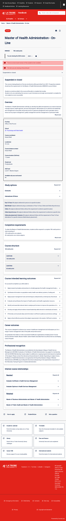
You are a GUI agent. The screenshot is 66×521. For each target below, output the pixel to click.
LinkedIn (40, 467)
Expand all (57, 185)
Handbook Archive (10, 6)
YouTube (33, 467)
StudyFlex (22, 3)
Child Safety (26, 501)
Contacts (37, 501)
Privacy (16, 509)
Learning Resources (23, 6)
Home (3, 23)
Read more (58, 115)
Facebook (24, 467)
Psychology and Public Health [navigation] (15, 130)
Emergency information (12, 501)
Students (30, 3)
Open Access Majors (10, 3)
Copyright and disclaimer (45, 509)
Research (39, 3)
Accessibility (56, 501)
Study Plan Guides (50, 3)
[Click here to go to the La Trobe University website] (8, 14)
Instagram (47, 467)
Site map (46, 501)
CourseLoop (61, 518)
